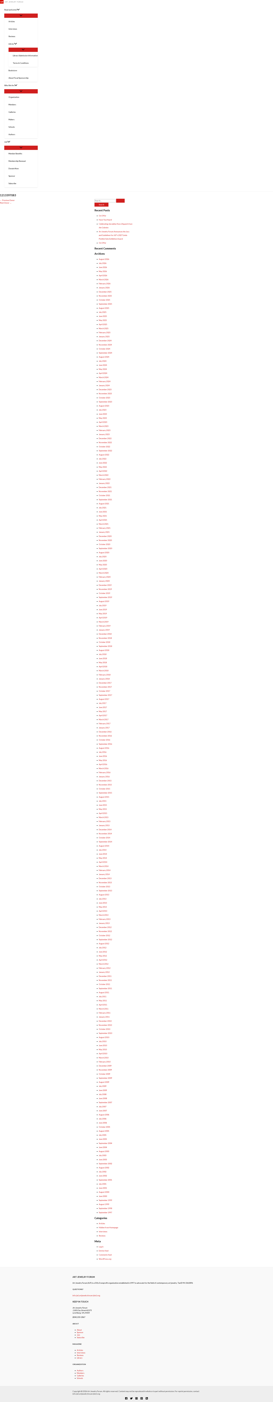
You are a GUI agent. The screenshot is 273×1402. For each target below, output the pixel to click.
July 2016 (102, 752)
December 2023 (105, 389)
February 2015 (104, 821)
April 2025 (103, 324)
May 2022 (103, 467)
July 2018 (102, 654)
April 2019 (103, 618)
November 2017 (105, 687)
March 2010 (103, 1058)
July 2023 (102, 410)
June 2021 (103, 512)
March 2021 (103, 524)
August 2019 (104, 601)
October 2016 (104, 740)
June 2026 (103, 267)
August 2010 (104, 1037)
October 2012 (104, 935)
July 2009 (102, 1086)
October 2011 (104, 984)
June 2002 (103, 1176)
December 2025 (105, 292)
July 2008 (102, 1094)
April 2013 (103, 911)
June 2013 (103, 903)
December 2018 (105, 634)
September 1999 (105, 1200)
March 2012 (103, 964)
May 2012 (103, 956)
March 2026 (103, 279)
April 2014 (103, 862)
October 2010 (104, 1029)
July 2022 (102, 459)
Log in (101, 1247)
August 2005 (104, 1131)
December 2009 (105, 1066)
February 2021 (104, 528)
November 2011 (105, 980)
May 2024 (103, 369)
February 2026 (104, 283)
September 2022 (105, 451)
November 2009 (105, 1070)
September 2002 (105, 1163)
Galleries (80, 1376)
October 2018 (104, 642)
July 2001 (102, 1184)
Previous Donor (7, 200)
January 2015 (104, 825)
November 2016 (105, 736)
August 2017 (104, 699)
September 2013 (105, 890)
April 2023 (103, 422)
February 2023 (104, 430)
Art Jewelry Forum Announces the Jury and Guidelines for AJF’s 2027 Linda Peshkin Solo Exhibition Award (114, 235)
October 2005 (104, 1127)
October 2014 (104, 838)
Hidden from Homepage (108, 1227)
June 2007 (103, 1111)
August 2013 (104, 895)
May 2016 (103, 760)
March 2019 (103, 622)
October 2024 (104, 349)
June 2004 (103, 1147)
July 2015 (102, 801)
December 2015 (105, 781)
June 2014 (103, 854)
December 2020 (105, 536)
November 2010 (105, 1025)
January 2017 (104, 728)
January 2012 (104, 972)
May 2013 (103, 907)
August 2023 (104, 406)
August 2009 (104, 1082)
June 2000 (103, 1196)
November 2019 (105, 589)
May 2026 (103, 271)
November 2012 (105, 931)
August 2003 (104, 1151)
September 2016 (105, 744)
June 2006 (103, 1123)
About (79, 1330)
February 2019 (104, 626)
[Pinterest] (141, 1399)
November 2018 (105, 638)
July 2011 (102, 996)
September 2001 (105, 1180)
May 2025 (103, 320)
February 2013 (104, 919)
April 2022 (103, 471)
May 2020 (103, 565)
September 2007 (105, 1102)
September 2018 (105, 646)
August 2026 (104, 259)
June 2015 (103, 805)
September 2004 (105, 1143)
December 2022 (105, 438)
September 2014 (105, 842)
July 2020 (102, 556)
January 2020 (104, 581)
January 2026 (104, 288)
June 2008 (103, 1098)
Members (80, 1373)
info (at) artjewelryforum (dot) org (86, 1295)
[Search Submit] (120, 201)
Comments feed (105, 1255)
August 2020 (104, 552)
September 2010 (105, 1033)
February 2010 (104, 1062)
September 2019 (105, 597)
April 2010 (103, 1053)
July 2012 (102, 947)
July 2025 (102, 312)
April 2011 (103, 1005)
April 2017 (103, 715)
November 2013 (105, 882)
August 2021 (104, 503)
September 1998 (105, 1208)
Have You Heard (105, 220)
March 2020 (103, 573)
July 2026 (102, 263)
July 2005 (102, 1135)
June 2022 (103, 463)
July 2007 (102, 1106)
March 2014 (103, 866)
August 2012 (104, 943)
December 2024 (105, 340)
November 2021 (105, 491)
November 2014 (105, 833)
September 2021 (105, 499)
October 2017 (104, 691)
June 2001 (103, 1188)
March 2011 (103, 1009)
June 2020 (103, 561)
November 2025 (105, 296)
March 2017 (103, 719)
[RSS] (146, 1399)
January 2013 (104, 923)
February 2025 (104, 332)
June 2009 (103, 1090)
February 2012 (104, 968)
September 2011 (105, 988)
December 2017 (105, 683)
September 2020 (105, 548)
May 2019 (103, 613)
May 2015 (103, 809)
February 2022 (104, 479)
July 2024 (102, 361)
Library (79, 1358)
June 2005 (103, 1139)
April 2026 (103, 275)
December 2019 (105, 585)
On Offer (102, 216)
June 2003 (103, 1159)
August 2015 (104, 797)
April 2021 (103, 520)
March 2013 (103, 915)
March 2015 (103, 817)
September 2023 (105, 402)
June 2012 (103, 952)
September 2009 (105, 1078)
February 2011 (104, 1013)
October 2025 (104, 300)
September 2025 (105, 304)
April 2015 (103, 813)
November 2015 (105, 785)
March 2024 (103, 377)
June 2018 (103, 658)
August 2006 (104, 1115)
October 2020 (104, 544)
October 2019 (104, 593)
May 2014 (103, 858)
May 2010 (103, 1049)
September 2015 (105, 793)
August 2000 (104, 1192)
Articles (102, 1223)
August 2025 (104, 308)
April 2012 (103, 960)
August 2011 (104, 992)
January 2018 (104, 679)
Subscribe (80, 1337)
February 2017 (104, 723)
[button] (18, 10)
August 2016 (104, 748)
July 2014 (102, 850)
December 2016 (105, 732)
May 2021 (103, 516)
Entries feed (103, 1251)
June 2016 (103, 756)
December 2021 (105, 487)
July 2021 (102, 508)
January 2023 (104, 434)
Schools (80, 1378)
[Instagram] (136, 1399)
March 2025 (103, 328)
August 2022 (104, 455)
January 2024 (104, 385)
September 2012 (105, 939)
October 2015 (104, 789)
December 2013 (105, 878)
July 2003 (102, 1155)
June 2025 (103, 316)
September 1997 (105, 1212)
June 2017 (103, 707)
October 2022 (104, 446)
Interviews (103, 1231)
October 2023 (104, 398)
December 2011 (105, 976)
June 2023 (103, 414)
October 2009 (104, 1074)
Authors (80, 1370)
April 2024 (103, 373)
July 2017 (102, 703)
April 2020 (103, 569)
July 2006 (102, 1119)
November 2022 (105, 442)
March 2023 (103, 426)
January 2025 (104, 336)
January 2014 (104, 874)
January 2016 (104, 776)
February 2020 (104, 577)
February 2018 (104, 675)
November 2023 (105, 393)
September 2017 (105, 695)
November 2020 (105, 540)
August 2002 (104, 1168)
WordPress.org (105, 1259)
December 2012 (105, 927)
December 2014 (105, 829)
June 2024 (103, 365)
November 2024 (105, 345)
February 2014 (104, 870)
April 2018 (103, 666)
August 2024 (104, 357)
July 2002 (102, 1172)
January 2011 (104, 1017)
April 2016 (103, 764)
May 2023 (103, 418)
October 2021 (104, 495)
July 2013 (102, 899)
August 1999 (104, 1204)
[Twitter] (131, 1399)
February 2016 (104, 772)
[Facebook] (126, 1399)
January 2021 (104, 532)
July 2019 (102, 605)
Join (78, 1335)
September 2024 (105, 353)
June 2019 (103, 609)
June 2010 (103, 1045)
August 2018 (104, 650)
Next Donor (6, 203)
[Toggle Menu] (21, 16)
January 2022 (104, 483)
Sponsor (80, 1332)
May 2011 (103, 1000)
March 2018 (103, 670)
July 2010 (102, 1041)
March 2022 (103, 475)
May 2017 (103, 711)
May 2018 (103, 662)
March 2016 (103, 768)
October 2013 (104, 886)
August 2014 (104, 846)
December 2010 (105, 1021)
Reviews (102, 1236)
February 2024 (104, 381)
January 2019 (104, 630)
